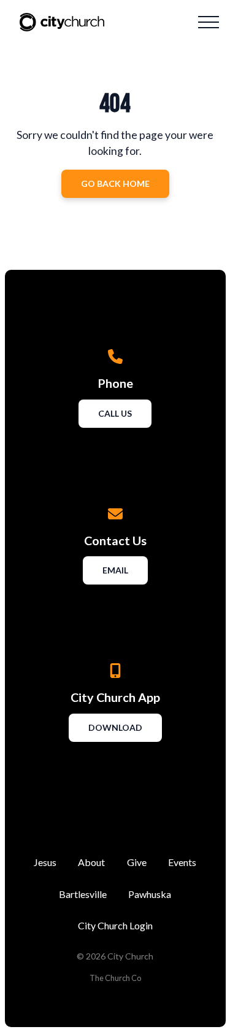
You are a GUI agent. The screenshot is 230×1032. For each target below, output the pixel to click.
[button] (208, 22)
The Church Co (115, 978)
